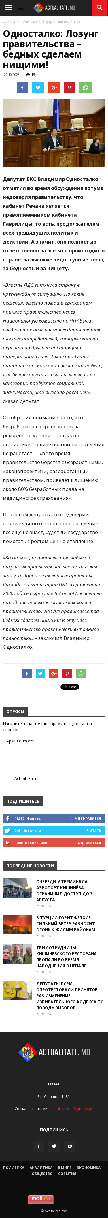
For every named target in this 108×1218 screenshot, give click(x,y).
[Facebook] (38, 1146)
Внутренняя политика (61, 21)
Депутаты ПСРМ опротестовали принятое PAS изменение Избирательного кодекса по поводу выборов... (70, 995)
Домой (9, 21)
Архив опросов (21, 741)
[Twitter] (54, 1146)
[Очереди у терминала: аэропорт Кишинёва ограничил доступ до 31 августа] (17, 888)
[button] (100, 8)
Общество (42, 1173)
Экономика (89, 1167)
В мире (64, 1167)
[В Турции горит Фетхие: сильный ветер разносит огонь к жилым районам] (17, 924)
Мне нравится (88, 818)
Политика (28, 21)
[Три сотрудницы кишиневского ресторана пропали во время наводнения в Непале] (17, 954)
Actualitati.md (27, 778)
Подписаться (88, 842)
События (67, 1173)
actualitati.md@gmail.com (71, 1108)
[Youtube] (69, 1146)
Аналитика (41, 1167)
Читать (94, 830)
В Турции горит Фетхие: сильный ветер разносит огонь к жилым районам (65, 923)
